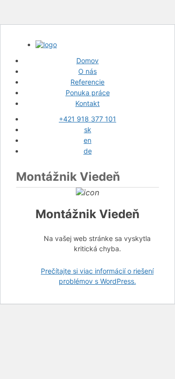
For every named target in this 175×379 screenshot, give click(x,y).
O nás (87, 71)
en (87, 140)
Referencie (87, 82)
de (88, 151)
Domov (87, 60)
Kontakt (87, 103)
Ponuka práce (88, 92)
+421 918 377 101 (87, 119)
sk (87, 129)
